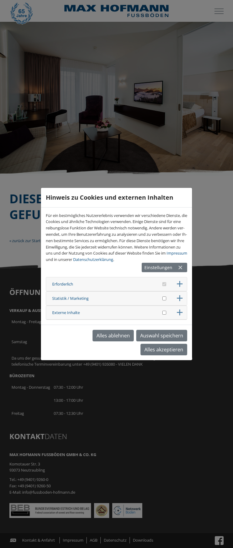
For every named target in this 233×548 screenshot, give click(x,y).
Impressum (177, 253)
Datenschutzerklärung (93, 259)
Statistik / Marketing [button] (70, 298)
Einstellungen (158, 267)
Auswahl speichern (161, 335)
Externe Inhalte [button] (66, 312)
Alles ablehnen (113, 335)
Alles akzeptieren (163, 349)
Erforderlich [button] (62, 284)
